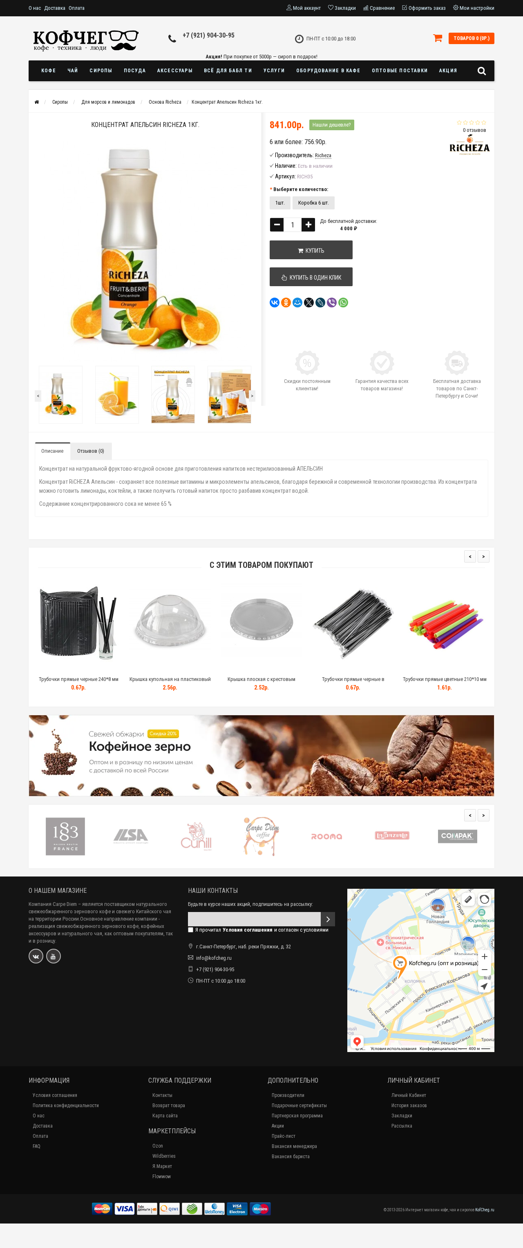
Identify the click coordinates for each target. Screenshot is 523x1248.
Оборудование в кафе (328, 70)
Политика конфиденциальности (66, 1105)
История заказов (409, 1105)
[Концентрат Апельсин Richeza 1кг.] (61, 395)
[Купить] (59, 669)
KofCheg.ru (484, 1210)
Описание (52, 451)
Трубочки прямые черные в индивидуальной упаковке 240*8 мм (353, 683)
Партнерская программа (297, 1116)
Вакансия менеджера (294, 1146)
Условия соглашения (55, 1095)
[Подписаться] (328, 919)
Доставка (54, 8)
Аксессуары (174, 70)
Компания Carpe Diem (53, 904)
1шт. (280, 203)
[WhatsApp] (343, 302)
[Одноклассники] (286, 302)
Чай (72, 70)
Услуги (274, 70)
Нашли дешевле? (332, 125)
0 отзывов (474, 130)
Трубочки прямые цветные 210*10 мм (445, 679)
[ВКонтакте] (274, 302)
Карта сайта (165, 1116)
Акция (448, 70)
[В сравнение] (96, 669)
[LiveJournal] (320, 302)
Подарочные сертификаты (299, 1105)
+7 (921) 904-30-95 (209, 35)
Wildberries (164, 1156)
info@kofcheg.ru (214, 958)
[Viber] (332, 302)
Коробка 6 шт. (313, 203)
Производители (288, 1095)
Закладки (401, 1116)
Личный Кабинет (408, 1095)
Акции (278, 1126)
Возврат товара (168, 1105)
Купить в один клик (314, 277)
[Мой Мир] (297, 302)
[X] (309, 302)
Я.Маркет (162, 1166)
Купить (313, 250)
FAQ (36, 1146)
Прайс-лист (283, 1136)
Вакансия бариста (291, 1156)
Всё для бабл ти (228, 70)
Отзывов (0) (90, 451)
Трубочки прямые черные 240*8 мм (78, 679)
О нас (35, 8)
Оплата (77, 8)
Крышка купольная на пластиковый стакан (170, 683)
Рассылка (401, 1126)
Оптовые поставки (400, 70)
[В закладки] (78, 669)
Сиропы (100, 70)
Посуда (135, 70)
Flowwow (161, 1176)
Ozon (157, 1146)
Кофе (48, 70)
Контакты (162, 1095)
